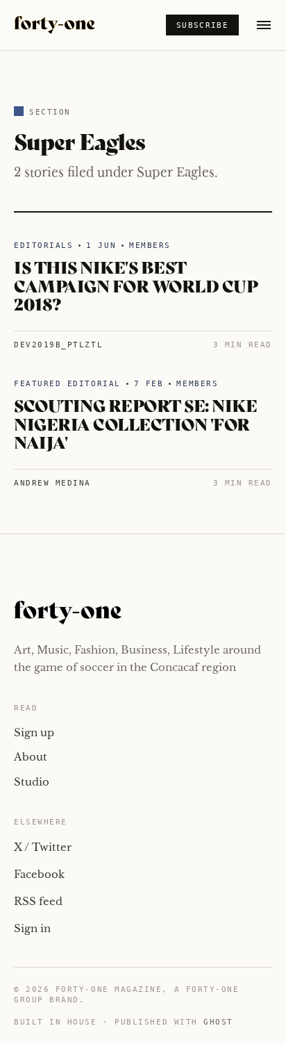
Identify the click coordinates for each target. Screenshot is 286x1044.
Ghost (218, 1022)
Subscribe (202, 25)
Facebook (39, 874)
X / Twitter (43, 847)
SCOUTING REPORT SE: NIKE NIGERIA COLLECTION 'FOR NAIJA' (135, 423)
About (30, 756)
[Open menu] (264, 25)
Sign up (34, 732)
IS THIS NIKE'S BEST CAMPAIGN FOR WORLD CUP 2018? (136, 284)
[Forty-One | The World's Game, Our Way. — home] (54, 25)
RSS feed (38, 901)
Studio (31, 781)
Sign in (32, 928)
